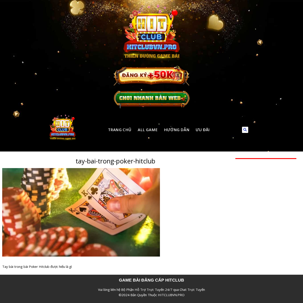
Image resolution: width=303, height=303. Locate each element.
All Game (148, 129)
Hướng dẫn (176, 129)
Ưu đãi (203, 129)
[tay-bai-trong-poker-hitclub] (81, 171)
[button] (245, 130)
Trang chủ (120, 129)
